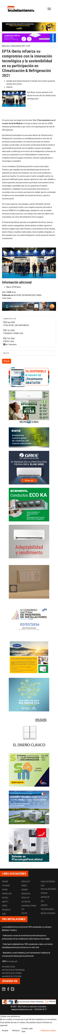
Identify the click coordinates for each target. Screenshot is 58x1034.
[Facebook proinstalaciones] (8, 990)
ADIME (24, 889)
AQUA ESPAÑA (48, 881)
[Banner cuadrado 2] (29, 407)
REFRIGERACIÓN (28, 295)
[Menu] (49, 9)
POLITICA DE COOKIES (13, 973)
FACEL (5, 897)
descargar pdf (12, 961)
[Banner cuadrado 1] (29, 377)
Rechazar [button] (16, 1030)
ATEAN (44, 893)
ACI (42, 901)
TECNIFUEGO (47, 909)
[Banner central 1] (29, 26)
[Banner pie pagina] (29, 1001)
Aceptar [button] (5, 1030)
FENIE (5, 881)
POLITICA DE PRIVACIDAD (15, 970)
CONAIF (6, 885)
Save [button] (23, 1031)
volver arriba (6, 298)
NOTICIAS (17, 295)
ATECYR (25, 897)
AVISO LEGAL (10, 967)
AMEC (24, 885)
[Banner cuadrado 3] (29, 437)
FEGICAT (25, 881)
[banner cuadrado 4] (29, 467)
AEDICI (44, 905)
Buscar (6, 361)
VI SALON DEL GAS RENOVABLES (16, 325)
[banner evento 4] (29, 807)
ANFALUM (7, 893)
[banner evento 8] (29, 845)
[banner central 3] (29, 37)
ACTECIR (25, 902)
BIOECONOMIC (48, 913)
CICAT (24, 913)
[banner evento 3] (29, 732)
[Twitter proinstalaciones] (12, 990)
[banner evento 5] (29, 619)
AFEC (4, 906)
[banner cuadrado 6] (29, 541)
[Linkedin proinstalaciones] (4, 990)
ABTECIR (45, 897)
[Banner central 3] (29, 306)
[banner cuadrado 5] (29, 504)
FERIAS (39, 295)
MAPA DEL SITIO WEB (13, 976)
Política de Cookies (48, 1030)
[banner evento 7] (29, 770)
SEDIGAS (25, 893)
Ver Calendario (11, 344)
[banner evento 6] (29, 694)
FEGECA (6, 910)
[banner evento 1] (29, 582)
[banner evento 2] (29, 657)
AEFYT (5, 902)
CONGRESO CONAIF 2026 (13, 333)
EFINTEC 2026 (8, 341)
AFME (5, 889)
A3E (4, 914)
